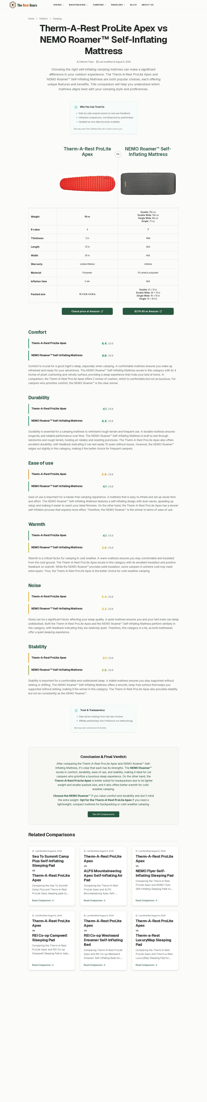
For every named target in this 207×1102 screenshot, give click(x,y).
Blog (133, 4)
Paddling (117, 4)
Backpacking (77, 4)
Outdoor (43, 18)
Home (31, 18)
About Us (148, 4)
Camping (98, 4)
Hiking (57, 4)
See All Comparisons (103, 814)
